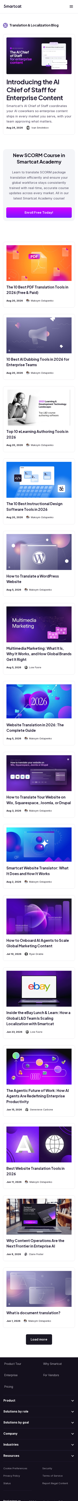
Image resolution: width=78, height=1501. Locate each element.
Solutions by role (15, 1411)
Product (9, 1400)
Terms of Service (52, 1475)
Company (10, 1433)
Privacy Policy (11, 1475)
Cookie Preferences (15, 1468)
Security (47, 1468)
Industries (11, 1444)
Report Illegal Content (55, 1483)
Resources (11, 1456)
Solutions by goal (16, 1422)
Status (7, 1483)
